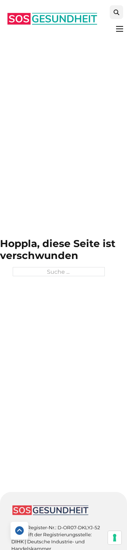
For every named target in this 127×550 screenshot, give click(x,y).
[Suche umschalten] (116, 12)
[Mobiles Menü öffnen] (119, 29)
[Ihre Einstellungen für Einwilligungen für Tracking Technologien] (114, 537)
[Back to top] (19, 530)
